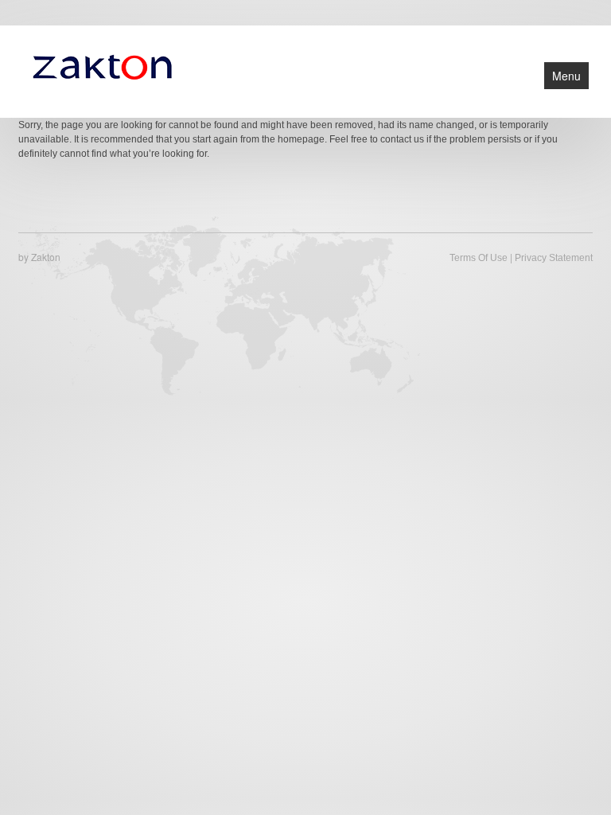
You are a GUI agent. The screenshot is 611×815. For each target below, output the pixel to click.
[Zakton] (102, 65)
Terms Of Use (478, 257)
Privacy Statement (554, 257)
